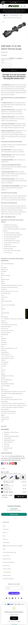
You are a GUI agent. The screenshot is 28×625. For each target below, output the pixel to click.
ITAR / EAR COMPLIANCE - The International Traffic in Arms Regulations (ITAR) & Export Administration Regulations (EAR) (13, 458)
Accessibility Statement (8, 578)
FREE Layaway (6, 542)
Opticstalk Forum (7, 559)
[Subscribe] (21, 588)
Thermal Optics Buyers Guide (9, 552)
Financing (5, 539)
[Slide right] (17, 43)
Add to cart (21, 496)
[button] (2, 6)
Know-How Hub (6, 555)
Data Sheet (3, 426)
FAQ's (4, 549)
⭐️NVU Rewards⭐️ (7, 572)
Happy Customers (7, 575)
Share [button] (4, 468)
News (4, 536)
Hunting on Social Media (8, 562)
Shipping (2, 59)
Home (6, 15)
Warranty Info (6, 565)
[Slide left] (10, 43)
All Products (6, 529)
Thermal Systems (14, 15)
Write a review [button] (14, 514)
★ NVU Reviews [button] (26, 314)
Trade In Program (7, 568)
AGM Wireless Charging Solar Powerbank (7, 489)
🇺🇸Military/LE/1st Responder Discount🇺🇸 (12, 545)
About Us (5, 532)
